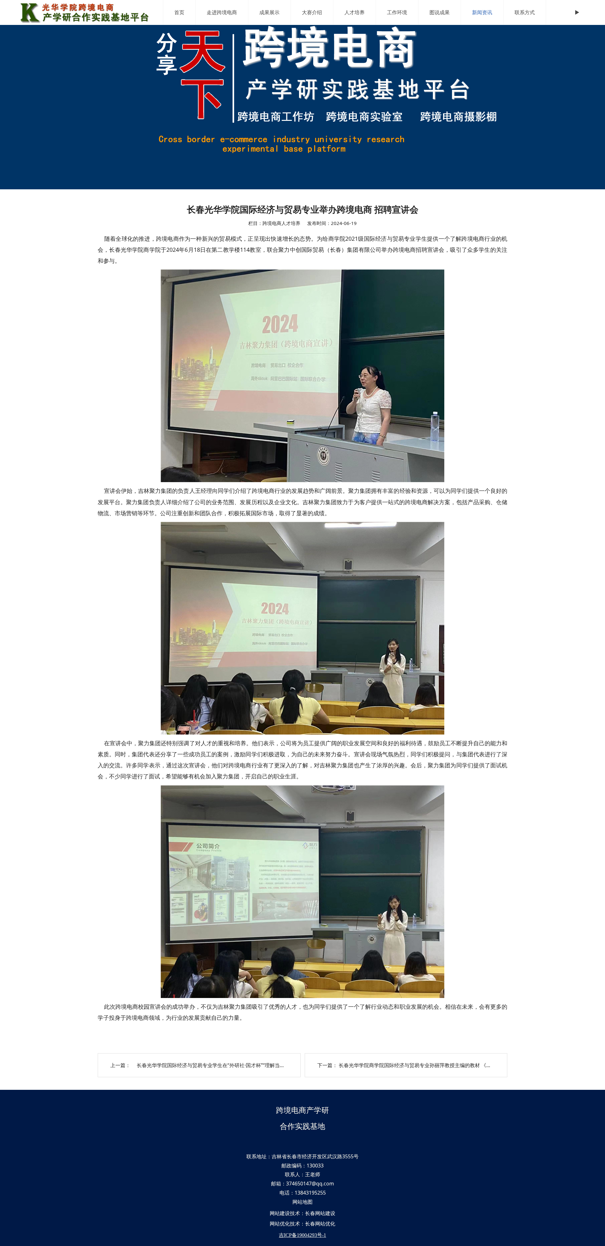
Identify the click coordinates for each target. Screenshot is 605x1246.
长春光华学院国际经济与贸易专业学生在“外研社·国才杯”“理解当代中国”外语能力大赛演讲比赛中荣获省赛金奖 (257, 1065)
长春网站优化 (320, 1223)
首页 (179, 12)
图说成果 (439, 12)
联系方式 (525, 12)
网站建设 (280, 1213)
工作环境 (397, 12)
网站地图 (302, 1201)
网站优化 (280, 1223)
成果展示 (269, 12)
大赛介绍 (312, 12)
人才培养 (354, 12)
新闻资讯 (482, 12)
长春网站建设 (320, 1213)
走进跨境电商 (222, 12)
